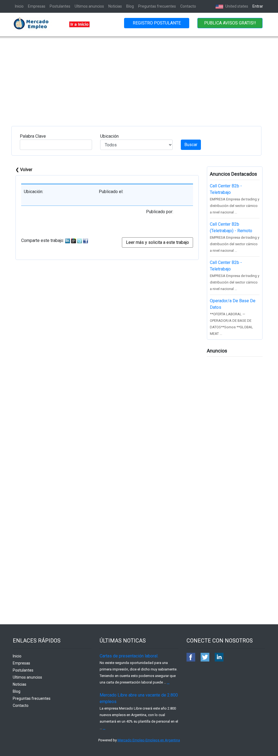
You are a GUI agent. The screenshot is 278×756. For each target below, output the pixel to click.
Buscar (190, 144)
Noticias (115, 6)
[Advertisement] (139, 77)
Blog (130, 6)
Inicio (19, 6)
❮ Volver (23, 169)
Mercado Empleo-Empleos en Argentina (149, 740)
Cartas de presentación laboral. (129, 656)
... (168, 682)
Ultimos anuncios (89, 6)
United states (236, 6)
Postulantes (60, 6)
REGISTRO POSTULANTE (157, 23)
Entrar (257, 6)
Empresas (36, 6)
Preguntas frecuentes (157, 6)
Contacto (188, 6)
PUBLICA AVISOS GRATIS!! (230, 23)
